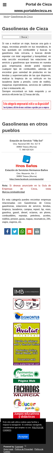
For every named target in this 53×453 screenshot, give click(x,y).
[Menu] (2, 5)
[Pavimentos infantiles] (26, 382)
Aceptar (23, 436)
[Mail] (29, 231)
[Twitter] (15, 231)
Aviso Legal (8, 449)
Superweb (19, 447)
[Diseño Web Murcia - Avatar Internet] (25, 447)
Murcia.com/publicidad (13, 192)
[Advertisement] (22, 266)
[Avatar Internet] (26, 364)
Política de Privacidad (24, 449)
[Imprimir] (37, 231)
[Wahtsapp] (22, 231)
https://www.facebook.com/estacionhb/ (26, 179)
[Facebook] (7, 231)
